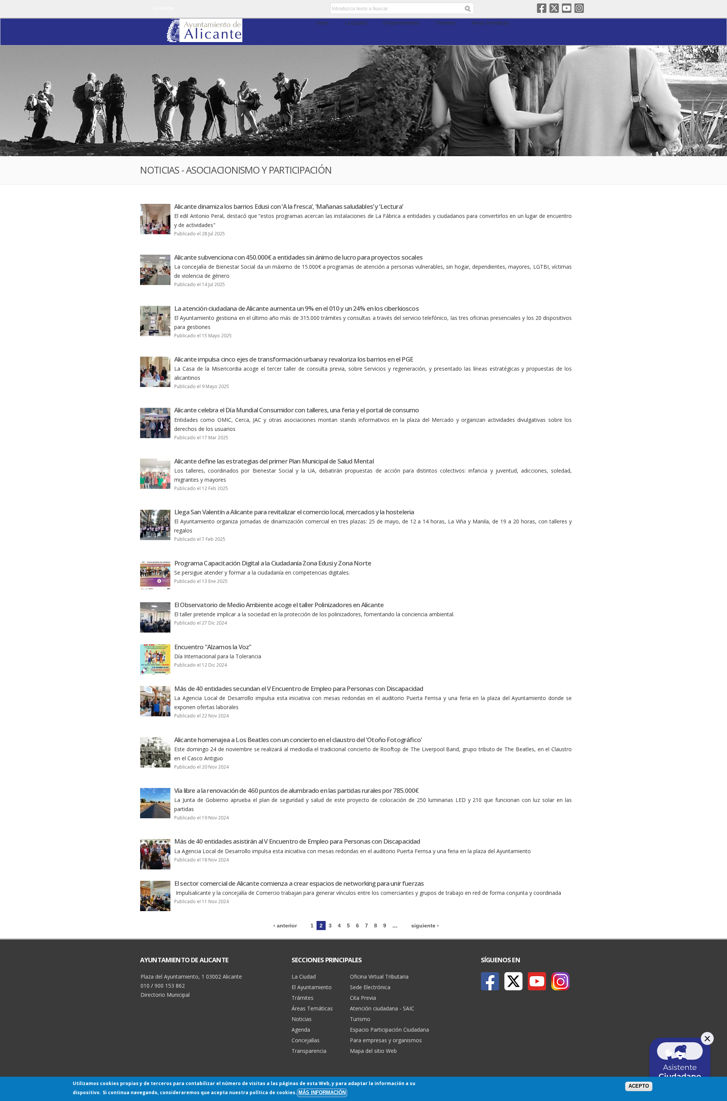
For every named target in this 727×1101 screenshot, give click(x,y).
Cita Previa (363, 997)
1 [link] (312, 925)
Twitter (554, 8)
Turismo (360, 1019)
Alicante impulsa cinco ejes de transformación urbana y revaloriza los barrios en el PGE (293, 359)
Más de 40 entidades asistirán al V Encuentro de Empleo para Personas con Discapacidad (297, 841)
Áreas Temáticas (490, 23)
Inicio (323, 23)
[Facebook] (490, 981)
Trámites (446, 23)
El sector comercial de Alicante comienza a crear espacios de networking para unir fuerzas (299, 883)
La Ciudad (356, 23)
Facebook (541, 8)
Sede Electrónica (370, 987)
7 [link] (366, 925)
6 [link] (357, 925)
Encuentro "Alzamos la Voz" (212, 646)
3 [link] (330, 925)
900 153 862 (169, 985)
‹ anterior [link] (285, 925)
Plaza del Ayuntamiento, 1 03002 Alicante (191, 976)
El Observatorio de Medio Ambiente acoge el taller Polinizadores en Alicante (279, 604)
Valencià (277, 8)
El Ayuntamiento (401, 23)
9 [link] (384, 925)
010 (145, 985)
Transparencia (309, 1050)
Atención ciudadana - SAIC (382, 1008)
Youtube (566, 8)
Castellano (266, 8)
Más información (322, 1092)
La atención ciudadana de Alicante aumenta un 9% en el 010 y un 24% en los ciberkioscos (296, 308)
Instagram (579, 8)
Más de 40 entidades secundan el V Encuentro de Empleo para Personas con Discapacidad (298, 688)
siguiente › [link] (425, 925)
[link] (204, 37)
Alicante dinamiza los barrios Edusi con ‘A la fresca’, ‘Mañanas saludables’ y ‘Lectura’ (288, 206)
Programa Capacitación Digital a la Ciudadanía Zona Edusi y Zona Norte (272, 563)
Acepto (639, 1086)
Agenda (301, 1029)
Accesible (164, 8)
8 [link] (375, 925)
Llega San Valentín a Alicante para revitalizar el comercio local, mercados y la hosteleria (294, 511)
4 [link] (339, 925)
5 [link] (348, 925)
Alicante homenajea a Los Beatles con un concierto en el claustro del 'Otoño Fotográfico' (298, 739)
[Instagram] (560, 981)
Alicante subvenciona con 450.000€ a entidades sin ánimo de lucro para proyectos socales (298, 257)
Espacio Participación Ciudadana (389, 1029)
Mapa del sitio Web (373, 1050)
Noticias (302, 1019)
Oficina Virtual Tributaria (379, 976)
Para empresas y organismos (386, 1040)
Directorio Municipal (165, 994)
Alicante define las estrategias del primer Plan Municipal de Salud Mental (274, 461)
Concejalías (306, 1040)
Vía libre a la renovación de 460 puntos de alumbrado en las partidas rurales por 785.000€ (296, 790)
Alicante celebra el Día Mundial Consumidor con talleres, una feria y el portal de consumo (296, 410)
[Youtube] (537, 981)
